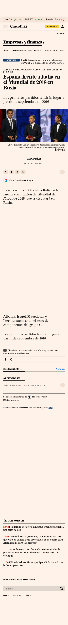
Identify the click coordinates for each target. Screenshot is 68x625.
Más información (10, 400)
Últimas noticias (13, 521)
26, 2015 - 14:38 (34, 163)
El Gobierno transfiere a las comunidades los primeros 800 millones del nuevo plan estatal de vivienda (32, 552)
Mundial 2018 (38, 385)
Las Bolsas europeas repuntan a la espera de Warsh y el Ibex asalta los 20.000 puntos (42, 61)
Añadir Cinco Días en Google (21, 180)
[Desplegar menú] (5, 26)
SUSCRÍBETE (52, 26)
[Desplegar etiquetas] (62, 385)
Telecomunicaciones (22, 51)
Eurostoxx (18, 596)
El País (60, 33)
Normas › (60, 369)
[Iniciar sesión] (62, 26)
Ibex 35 (8, 19)
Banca (7, 51)
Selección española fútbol (16, 385)
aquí (50, 407)
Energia (37, 51)
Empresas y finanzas (23, 42)
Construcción (50, 51)
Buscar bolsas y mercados (19, 579)
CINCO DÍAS (34, 158)
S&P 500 (29, 19)
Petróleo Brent (53, 19)
